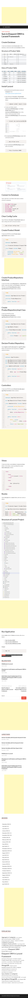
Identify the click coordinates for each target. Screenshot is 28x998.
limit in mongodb (4, 963)
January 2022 (5, 830)
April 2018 (4, 884)
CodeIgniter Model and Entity (9, 944)
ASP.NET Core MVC (16, 939)
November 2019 (6, 848)
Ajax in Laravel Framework (7, 939)
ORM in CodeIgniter (17, 967)
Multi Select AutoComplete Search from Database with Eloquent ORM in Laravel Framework (12, 677)
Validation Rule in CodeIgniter (6, 982)
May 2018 (4, 881)
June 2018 (4, 879)
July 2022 (4, 826)
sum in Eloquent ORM (6, 656)
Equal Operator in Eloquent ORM (7, 958)
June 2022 (4, 828)
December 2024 (5, 824)
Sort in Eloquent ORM (16, 977)
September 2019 (6, 850)
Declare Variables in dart (15, 947)
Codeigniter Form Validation (19, 940)
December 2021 (5, 833)
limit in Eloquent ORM (17, 961)
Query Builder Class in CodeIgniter (7, 972)
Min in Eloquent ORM (18, 963)
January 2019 (5, 864)
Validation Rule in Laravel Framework (17, 982)
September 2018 (6, 873)
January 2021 (5, 841)
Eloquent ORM (13, 949)
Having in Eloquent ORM (16, 960)
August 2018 (5, 875)
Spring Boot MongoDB (9, 979)
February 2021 (5, 839)
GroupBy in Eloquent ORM (6, 960)
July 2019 (4, 855)
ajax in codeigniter (19, 937)
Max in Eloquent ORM (10, 963)
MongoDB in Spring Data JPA (7, 967)
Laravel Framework (6, 31)
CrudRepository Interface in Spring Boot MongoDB (14, 945)
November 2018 (6, 868)
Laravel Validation (10, 961)
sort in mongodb (23, 977)
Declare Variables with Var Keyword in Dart (12, 743)
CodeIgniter (12, 940)
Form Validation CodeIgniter (16, 958)
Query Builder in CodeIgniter (10, 974)
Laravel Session (4, 961)
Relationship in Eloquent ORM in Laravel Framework (10, 975)
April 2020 (4, 846)
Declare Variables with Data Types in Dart (12, 748)
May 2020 (4, 844)
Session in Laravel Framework (6, 977)
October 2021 (5, 837)
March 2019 (5, 861)
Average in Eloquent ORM (6, 940)
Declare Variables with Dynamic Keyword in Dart (14, 737)
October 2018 (5, 870)
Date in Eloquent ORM (6, 947)
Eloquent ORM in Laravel (7, 951)
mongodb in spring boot (13, 965)
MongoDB (5, 965)
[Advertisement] (15, 15)
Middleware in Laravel (7, 664)
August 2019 (5, 853)
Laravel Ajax (22, 960)
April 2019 (4, 859)
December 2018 (5, 866)
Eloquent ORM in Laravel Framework (12, 955)
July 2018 (4, 877)
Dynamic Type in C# (5, 949)
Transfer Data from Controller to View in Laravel (11, 981)
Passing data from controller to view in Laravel (9, 970)
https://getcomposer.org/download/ (13, 93)
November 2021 (6, 835)
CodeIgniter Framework (8, 942)
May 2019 (4, 857)
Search (3, 695)
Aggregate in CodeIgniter (9, 937)
